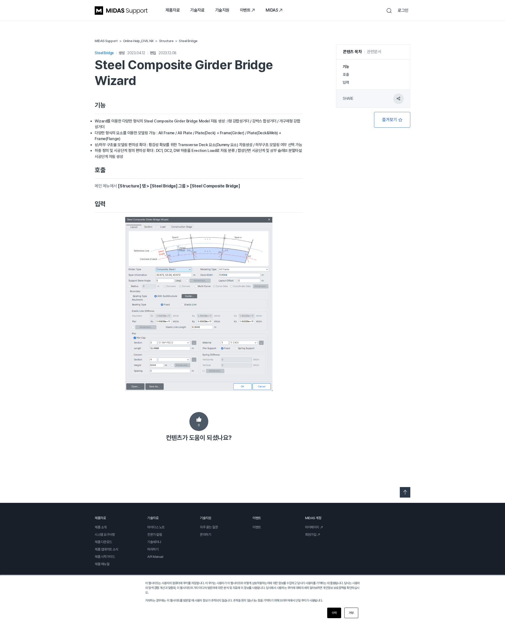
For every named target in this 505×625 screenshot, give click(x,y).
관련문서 (374, 51)
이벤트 (245, 10)
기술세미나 (154, 542)
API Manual (155, 557)
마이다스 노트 (156, 527)
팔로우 (392, 119)
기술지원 (222, 10)
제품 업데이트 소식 (106, 549)
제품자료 (172, 10)
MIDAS (272, 10)
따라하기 (152, 549)
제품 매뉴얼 (102, 564)
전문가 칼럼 (154, 535)
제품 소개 (101, 527)
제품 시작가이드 (105, 557)
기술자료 (197, 10)
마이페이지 (312, 527)
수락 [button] (334, 613)
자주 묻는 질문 (209, 527)
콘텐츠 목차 (352, 51)
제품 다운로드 (103, 542)
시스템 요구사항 (105, 535)
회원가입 (310, 535)
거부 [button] (351, 613)
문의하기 (205, 535)
